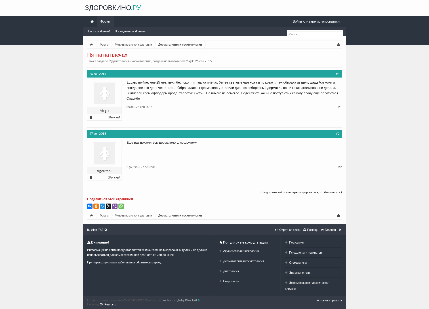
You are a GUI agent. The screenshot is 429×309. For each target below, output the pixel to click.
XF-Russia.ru (108, 304)
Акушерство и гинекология (241, 251)
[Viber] (115, 206)
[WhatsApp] (121, 206)
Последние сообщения (130, 31)
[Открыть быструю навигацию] (339, 44)
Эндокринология (299, 272)
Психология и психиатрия (305, 252)
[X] (108, 206)
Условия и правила (329, 300)
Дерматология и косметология (130, 61)
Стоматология (298, 262)
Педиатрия (296, 242)
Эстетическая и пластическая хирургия (307, 285)
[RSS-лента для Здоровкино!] (340, 230)
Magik (190, 61)
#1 (338, 74)
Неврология (231, 281)
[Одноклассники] (96, 206)
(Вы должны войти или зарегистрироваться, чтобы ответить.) (301, 192)
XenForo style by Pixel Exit (180, 300)
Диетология (231, 271)
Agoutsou (104, 171)
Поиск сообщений (98, 31)
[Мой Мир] (102, 206)
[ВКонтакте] (90, 206)
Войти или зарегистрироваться (316, 21)
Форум (105, 21)
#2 (338, 133)
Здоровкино (113, 7)
